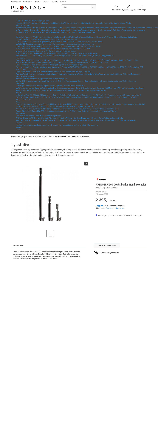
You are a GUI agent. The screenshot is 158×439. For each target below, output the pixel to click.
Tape (35, 79)
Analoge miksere (40, 30)
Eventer (63, 2)
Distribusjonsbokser (48, 49)
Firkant (42, 62)
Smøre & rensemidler (59, 79)
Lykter (99, 81)
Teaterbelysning (58, 37)
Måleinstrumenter (50, 81)
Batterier (38, 32)
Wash (27, 37)
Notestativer (83, 125)
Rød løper (119, 97)
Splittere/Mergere (60, 56)
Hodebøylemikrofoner (83, 28)
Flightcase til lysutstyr (41, 118)
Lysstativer (75, 90)
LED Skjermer (21, 88)
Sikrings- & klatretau (123, 74)
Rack (18, 116)
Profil (71, 37)
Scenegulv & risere (22, 65)
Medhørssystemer (42, 21)
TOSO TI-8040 (125, 67)
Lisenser (87, 53)
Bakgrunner (30, 39)
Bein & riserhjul (51, 65)
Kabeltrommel (71, 72)
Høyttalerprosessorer (137, 30)
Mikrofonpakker (147, 28)
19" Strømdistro (35, 49)
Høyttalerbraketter (35, 125)
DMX (46, 53)
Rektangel (89, 62)
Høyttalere (20, 23)
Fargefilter (53, 51)
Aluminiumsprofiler (77, 44)
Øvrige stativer (93, 125)
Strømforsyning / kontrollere (40, 44)
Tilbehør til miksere (88, 30)
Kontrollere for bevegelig (75, 53)
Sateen (65, 95)
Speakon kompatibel (57, 111)
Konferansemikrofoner (133, 28)
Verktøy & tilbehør (22, 81)
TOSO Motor (85, 67)
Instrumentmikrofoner (50, 28)
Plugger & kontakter (82, 49)
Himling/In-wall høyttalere (33, 23)
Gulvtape (40, 79)
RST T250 (27, 69)
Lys (17, 35)
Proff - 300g (57, 95)
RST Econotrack (39, 97)
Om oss (45, 2)
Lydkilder (98, 30)
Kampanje (19, 127)
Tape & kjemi (20, 79)
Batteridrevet (92, 37)
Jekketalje (73, 60)
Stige (32, 62)
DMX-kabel (39, 104)
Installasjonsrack (26, 116)
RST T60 (55, 97)
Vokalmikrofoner (36, 28)
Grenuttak (71, 49)
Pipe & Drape (132, 97)
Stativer (19, 123)
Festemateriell (114, 60)
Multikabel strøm (44, 106)
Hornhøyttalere (47, 23)
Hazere (41, 46)
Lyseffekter (85, 42)
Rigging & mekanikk (23, 60)
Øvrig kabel (91, 106)
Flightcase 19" (28, 118)
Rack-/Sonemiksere (74, 30)
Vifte (88, 46)
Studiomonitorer (120, 23)
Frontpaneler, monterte (46, 120)
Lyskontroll (20, 53)
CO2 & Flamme (32, 46)
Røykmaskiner (57, 46)
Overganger (77, 111)
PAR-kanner (109, 37)
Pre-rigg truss (50, 62)
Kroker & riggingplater (60, 74)
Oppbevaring (131, 81)
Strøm (67, 111)
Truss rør (27, 62)
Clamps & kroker (91, 60)
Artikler (37, 2)
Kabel (66, 49)
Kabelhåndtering (103, 60)
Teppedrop (66, 67)
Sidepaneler (75, 120)
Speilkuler (93, 42)
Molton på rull (113, 88)
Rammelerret (80, 86)
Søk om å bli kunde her (115, 208)
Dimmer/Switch (29, 53)
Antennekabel (30, 104)
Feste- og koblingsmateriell (60, 44)
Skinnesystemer (138, 88)
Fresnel (67, 37)
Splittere (52, 32)
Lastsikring (93, 81)
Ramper (74, 65)
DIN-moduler (39, 53)
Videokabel (133, 104)
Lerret (65, 86)
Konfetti (93, 46)
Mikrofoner (20, 25)
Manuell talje (42, 60)
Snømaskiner (67, 46)
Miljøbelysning (46, 39)
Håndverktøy (61, 81)
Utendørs (73, 39)
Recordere (27, 56)
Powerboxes (59, 49)
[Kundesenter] (116, 6)
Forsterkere (20, 21)
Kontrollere (48, 46)
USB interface (90, 32)
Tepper (125, 97)
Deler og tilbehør (55, 116)
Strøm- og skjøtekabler (78, 106)
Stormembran (119, 28)
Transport (104, 81)
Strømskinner (57, 67)
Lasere (57, 42)
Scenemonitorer (80, 23)
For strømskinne (57, 39)
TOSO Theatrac (114, 67)
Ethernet (51, 53)
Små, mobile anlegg (93, 23)
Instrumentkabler (111, 104)
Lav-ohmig (32, 21)
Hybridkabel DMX (64, 104)
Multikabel (58, 109)
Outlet (18, 130)
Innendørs (66, 39)
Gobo (47, 51)
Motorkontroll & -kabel (61, 60)
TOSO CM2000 (75, 67)
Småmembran (109, 28)
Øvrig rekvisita (62, 51)
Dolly (124, 81)
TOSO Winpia (135, 67)
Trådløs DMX (97, 56)
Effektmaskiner (21, 46)
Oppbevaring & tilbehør (86, 74)
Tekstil (106, 88)
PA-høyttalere (69, 23)
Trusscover (128, 95)
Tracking (90, 56)
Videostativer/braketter (87, 90)
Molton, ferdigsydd (125, 88)
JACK (35, 111)
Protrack (34, 69)
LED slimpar (123, 37)
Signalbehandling (97, 88)
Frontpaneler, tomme (63, 120)
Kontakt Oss (27, 2)
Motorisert (71, 86)
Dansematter (111, 97)
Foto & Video (20, 83)
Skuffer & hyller (43, 116)
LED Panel (77, 42)
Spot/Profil (33, 37)
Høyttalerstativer (22, 125)
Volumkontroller (79, 32)
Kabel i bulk (20, 109)
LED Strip (19, 44)
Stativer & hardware (64, 90)
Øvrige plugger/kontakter (91, 111)
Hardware (38, 88)
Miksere (31, 30)
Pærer (43, 51)
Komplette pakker (107, 23)
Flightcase (71, 88)
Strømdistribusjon (22, 49)
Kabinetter (34, 120)
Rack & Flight (20, 113)
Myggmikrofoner (97, 28)
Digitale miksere (52, 30)
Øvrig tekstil (119, 95)
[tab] (18, 246)
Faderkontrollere (60, 53)
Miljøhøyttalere (58, 23)
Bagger (38, 51)
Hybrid (44, 37)
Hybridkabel (66, 109)
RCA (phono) (45, 111)
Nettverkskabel (55, 106)
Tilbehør (129, 23)
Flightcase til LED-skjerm (90, 118)
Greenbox (111, 95)
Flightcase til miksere (73, 118)
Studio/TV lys (21, 39)
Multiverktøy (39, 81)
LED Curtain (69, 42)
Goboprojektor (49, 42)
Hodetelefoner (21, 32)
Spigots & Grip (101, 90)
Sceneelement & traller (37, 65)
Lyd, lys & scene (26, 137)
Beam (39, 37)
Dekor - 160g (48, 95)
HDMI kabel (54, 104)
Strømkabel (74, 109)
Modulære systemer (23, 120)
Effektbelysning (22, 42)
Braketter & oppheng (127, 60)
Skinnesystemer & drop (24, 67)
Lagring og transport (115, 81)
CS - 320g (40, 95)
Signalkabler (65, 106)
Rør (75, 62)
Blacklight (40, 42)
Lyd (17, 18)
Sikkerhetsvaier (30, 51)
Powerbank (71, 51)
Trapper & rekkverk (64, 65)
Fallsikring (19, 74)
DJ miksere (62, 30)
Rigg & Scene (21, 58)
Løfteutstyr (81, 60)
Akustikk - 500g (31, 95)
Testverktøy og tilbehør (74, 81)
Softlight (37, 39)
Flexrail (35, 67)
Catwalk (105, 62)
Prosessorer (105, 30)
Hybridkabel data (88, 104)
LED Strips (26, 44)
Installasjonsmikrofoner (66, 28)
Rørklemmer (81, 62)
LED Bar (62, 42)
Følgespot (83, 37)
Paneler (34, 116)
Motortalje (34, 60)
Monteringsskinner (45, 67)
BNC (71, 111)
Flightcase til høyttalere (57, 118)
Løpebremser (73, 74)
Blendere (76, 37)
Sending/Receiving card (58, 88)
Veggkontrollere (108, 56)
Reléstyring (35, 56)
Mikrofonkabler (123, 104)
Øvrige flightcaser (105, 118)
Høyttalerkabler (99, 104)
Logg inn (99, 206)
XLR (31, 111)
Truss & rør (20, 62)
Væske (98, 46)
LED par (116, 37)
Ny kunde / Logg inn (129, 10)
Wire (136, 60)
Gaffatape (29, 79)
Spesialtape (47, 79)
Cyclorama (101, 37)
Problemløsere (60, 32)
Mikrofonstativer (56, 125)
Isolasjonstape (51, 90)
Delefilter (118, 30)
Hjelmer (32, 76)
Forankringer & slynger (31, 74)
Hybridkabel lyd (76, 104)
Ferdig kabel (20, 104)
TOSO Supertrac (102, 67)
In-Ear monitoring (22, 30)
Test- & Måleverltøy (74, 56)
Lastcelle (50, 60)
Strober (99, 42)
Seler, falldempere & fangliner (105, 74)
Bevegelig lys (20, 37)
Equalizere (126, 30)
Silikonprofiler (89, 44)
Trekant (37, 62)
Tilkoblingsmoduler (86, 120)
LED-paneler (30, 88)
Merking (32, 81)
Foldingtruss (97, 62)
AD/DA (112, 30)
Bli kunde (54, 2)
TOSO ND (93, 67)
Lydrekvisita (31, 32)
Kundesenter (16, 2)
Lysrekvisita (20, 51)
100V (26, 21)
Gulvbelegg (102, 97)
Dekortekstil (136, 95)
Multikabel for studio (30, 106)
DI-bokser (45, 32)
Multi (39, 111)
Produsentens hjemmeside (109, 253)
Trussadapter (60, 62)
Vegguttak (69, 32)
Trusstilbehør (69, 62)
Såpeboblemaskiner (79, 46)
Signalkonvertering (46, 56)
